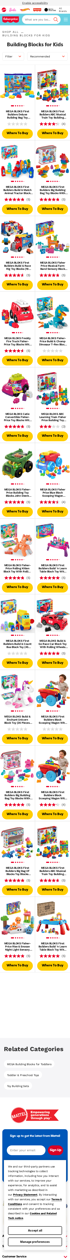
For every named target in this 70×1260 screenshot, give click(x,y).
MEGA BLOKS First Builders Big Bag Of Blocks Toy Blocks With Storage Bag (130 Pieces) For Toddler (17, 871)
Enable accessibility (35, 3)
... (22, 32)
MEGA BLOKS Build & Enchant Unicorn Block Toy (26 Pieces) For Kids (17, 719)
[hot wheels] (25, 10)
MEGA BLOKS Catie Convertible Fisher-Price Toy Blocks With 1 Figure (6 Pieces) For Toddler (17, 417)
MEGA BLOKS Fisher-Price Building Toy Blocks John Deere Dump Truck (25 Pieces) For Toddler (17, 492)
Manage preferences (35, 1241)
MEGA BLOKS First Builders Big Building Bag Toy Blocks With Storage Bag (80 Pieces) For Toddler (52, 190)
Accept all (35, 1230)
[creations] (50, 10)
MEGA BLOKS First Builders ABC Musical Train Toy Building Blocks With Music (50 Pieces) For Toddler (52, 114)
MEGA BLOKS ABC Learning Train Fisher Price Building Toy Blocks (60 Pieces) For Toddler (52, 417)
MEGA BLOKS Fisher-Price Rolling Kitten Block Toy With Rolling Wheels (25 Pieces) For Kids (17, 568)
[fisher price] (37, 10)
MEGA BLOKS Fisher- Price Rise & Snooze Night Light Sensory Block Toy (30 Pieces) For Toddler (17, 946)
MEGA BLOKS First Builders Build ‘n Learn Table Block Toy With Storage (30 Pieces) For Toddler (52, 568)
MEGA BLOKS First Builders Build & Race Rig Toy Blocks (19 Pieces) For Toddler (17, 265)
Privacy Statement (25, 1194)
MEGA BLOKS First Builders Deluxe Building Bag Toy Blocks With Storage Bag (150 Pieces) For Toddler (17, 114)
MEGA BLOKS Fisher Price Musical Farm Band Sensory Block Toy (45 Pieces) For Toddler (52, 265)
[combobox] (41, 19)
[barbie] (13, 10)
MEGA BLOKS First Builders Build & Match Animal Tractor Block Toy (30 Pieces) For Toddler (17, 190)
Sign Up (55, 1150)
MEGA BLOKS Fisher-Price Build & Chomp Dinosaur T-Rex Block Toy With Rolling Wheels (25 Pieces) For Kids (52, 341)
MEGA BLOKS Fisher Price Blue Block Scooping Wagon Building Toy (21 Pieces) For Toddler (52, 492)
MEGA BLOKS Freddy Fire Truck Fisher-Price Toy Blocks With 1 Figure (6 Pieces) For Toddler (17, 341)
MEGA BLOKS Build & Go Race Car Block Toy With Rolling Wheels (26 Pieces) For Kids (52, 644)
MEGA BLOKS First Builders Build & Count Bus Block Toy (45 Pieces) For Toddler (17, 644)
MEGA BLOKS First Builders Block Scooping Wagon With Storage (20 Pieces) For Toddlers (52, 719)
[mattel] (4, 10)
